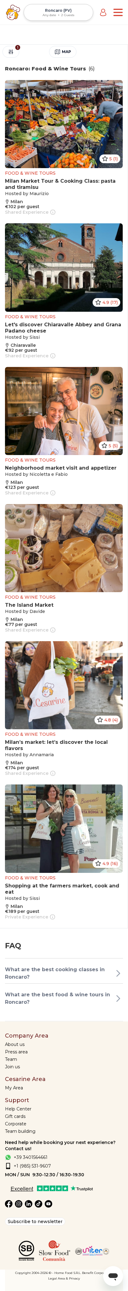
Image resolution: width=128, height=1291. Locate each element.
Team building (20, 1131)
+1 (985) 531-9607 (32, 1166)
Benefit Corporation (97, 1273)
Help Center (18, 1109)
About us (15, 1044)
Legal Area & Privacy (64, 1278)
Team (11, 1059)
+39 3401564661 (31, 1157)
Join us (12, 1067)
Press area (16, 1052)
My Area (14, 1088)
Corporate (15, 1124)
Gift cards (15, 1116)
